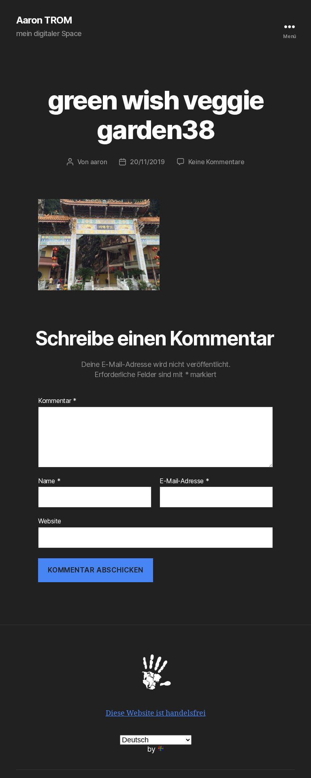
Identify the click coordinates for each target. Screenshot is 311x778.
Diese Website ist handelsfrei (156, 713)
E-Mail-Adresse (184, 481)
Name (49, 481)
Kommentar (57, 401)
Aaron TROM (44, 20)
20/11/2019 (147, 162)
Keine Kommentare (216, 162)
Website (49, 521)
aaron (98, 162)
